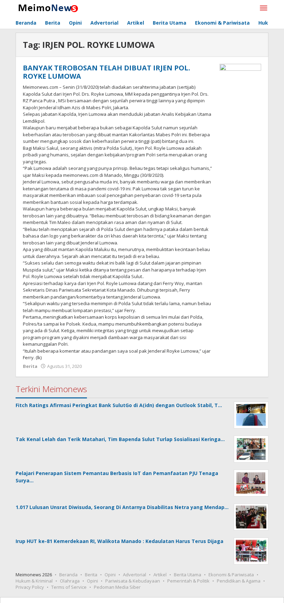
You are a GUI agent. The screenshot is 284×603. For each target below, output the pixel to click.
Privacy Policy (30, 587)
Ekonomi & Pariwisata (231, 574)
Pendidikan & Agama (238, 581)
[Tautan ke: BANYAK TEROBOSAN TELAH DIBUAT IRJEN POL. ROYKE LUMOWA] (240, 79)
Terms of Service (69, 587)
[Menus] (263, 8)
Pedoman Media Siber (117, 587)
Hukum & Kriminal (34, 581)
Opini (110, 574)
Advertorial (134, 574)
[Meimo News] (47, 7)
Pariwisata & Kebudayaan (132, 581)
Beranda (68, 574)
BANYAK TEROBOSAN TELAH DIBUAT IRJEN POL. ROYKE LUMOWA (106, 72)
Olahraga (70, 581)
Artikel (160, 574)
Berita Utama (187, 574)
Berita (30, 366)
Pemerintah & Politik (188, 581)
